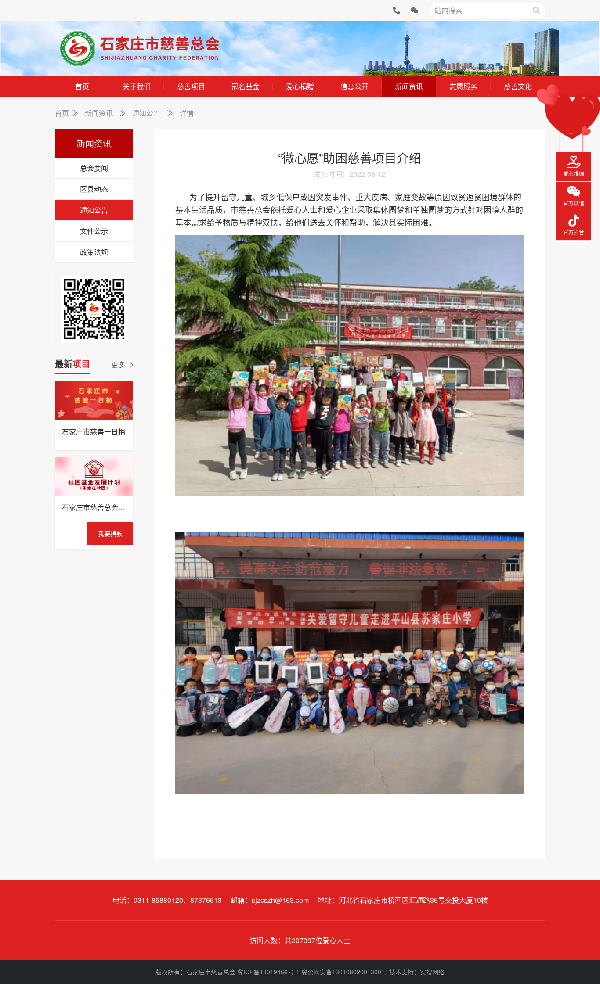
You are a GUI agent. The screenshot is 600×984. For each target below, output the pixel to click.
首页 (62, 113)
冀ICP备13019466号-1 (268, 971)
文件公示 (94, 231)
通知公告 (146, 113)
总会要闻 (94, 168)
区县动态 (94, 189)
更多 (119, 364)
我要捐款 (110, 533)
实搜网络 (432, 971)
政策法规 (94, 252)
